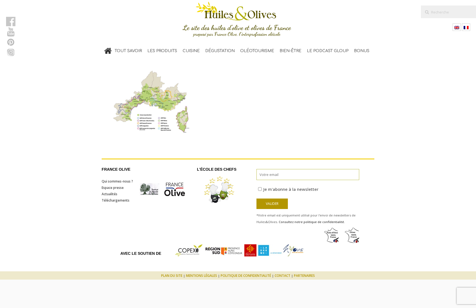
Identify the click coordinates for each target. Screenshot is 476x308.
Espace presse (113, 187)
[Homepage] (108, 49)
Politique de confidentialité (246, 275)
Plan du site (171, 275)
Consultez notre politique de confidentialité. (312, 222)
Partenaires (304, 275)
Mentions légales (201, 275)
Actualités (109, 194)
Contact (282, 275)
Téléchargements (115, 200)
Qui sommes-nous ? (117, 181)
